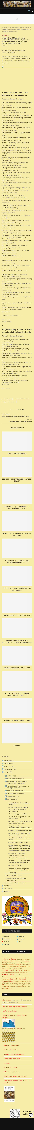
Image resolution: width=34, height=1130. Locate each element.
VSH (14, 961)
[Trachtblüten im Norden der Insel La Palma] (17, 521)
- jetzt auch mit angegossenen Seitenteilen (14, 1006)
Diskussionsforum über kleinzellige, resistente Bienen (16, 879)
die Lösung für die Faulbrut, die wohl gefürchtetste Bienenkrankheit (19, 834)
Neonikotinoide (6, 957)
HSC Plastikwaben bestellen (12, 1072)
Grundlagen (7, 763)
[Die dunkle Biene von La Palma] (17, 708)
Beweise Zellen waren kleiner (22, 975)
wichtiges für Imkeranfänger (15, 790)
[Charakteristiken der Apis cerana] (17, 603)
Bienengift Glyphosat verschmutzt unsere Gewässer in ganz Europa (19, 869)
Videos (6, 891)
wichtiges (6, 772)
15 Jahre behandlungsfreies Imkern (16, 883)
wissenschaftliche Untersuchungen (12, 968)
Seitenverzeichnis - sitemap (14, 875)
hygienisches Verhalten (16, 966)
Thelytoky (12, 962)
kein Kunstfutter (14, 986)
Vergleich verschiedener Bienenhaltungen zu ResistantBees (19, 826)
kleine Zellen (7, 766)
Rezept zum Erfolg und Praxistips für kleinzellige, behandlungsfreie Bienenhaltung (19, 809)
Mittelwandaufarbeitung (14, 778)
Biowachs (20, 986)
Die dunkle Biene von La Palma (17, 720)
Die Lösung (17, 746)
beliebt (6, 886)
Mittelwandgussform (18, 964)
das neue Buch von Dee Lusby (13, 1080)
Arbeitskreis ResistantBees (11, 1045)
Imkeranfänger (22, 981)
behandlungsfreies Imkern (22, 399)
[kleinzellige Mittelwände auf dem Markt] (17, 467)
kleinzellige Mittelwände (8, 972)
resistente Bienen (9, 959)
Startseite (4, 27)
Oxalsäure (8, 977)
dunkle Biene (26, 986)
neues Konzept (5, 986)
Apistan (29, 977)
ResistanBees (22, 957)
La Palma (7, 979)
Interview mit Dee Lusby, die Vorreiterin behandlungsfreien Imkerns (20, 822)
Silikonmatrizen (7, 988)
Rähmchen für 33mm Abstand (12, 1058)
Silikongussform (5, 966)
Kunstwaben (18, 962)
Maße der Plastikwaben (10, 1067)
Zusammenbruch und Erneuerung (14, 985)
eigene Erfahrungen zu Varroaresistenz (16, 982)
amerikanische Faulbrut (21, 972)
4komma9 (22, 979)
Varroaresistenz (8, 769)
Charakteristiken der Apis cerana (17, 615)
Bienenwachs (9, 961)
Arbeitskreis (28, 970)
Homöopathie (8, 760)
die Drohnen (15, 977)
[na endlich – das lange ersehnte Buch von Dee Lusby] (17, 576)
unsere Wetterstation (17, 454)
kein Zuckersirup (14, 957)
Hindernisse (10, 776)
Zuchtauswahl (28, 964)
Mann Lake (7, 1063)
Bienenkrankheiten (12, 796)
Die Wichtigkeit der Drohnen (15, 793)
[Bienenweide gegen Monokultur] (17, 656)
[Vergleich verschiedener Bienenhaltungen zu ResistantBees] (17, 628)
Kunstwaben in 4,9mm (15, 1029)
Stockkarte (16, 981)
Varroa (13, 402)
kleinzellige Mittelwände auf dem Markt (20, 830)
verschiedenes (5, 35)
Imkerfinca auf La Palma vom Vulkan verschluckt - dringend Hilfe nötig (19, 861)
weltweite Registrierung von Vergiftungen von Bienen (17, 854)
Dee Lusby (5, 402)
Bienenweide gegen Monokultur (17, 668)
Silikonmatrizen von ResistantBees (14, 1054)
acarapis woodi (7, 399)
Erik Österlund (27, 985)
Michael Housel (26, 966)
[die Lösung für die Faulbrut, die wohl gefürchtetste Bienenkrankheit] (17, 494)
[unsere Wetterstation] (17, 441)
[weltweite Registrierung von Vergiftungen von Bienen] (17, 681)
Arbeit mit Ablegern (23, 977)
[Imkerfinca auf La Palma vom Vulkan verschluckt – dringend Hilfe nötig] (17, 548)
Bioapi (3, 979)
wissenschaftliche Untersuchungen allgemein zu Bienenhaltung (16, 782)
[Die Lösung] (17, 733)
